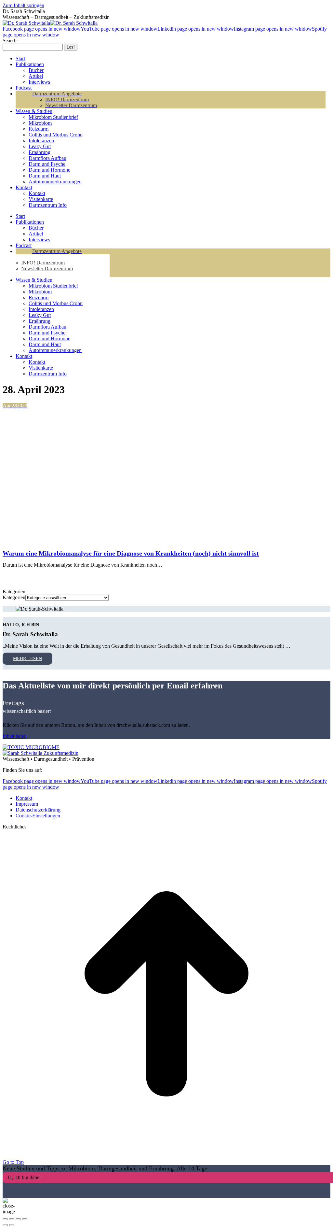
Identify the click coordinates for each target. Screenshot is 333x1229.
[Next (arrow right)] (11, 1225)
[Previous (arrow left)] (5, 1225)
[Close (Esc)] (5, 1219)
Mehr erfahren (32, 576)
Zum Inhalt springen (23, 5)
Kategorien (14, 597)
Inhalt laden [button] (15, 736)
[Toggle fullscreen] (18, 1219)
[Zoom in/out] (24, 1219)
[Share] (11, 1219)
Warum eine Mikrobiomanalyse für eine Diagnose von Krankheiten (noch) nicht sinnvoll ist (131, 553)
